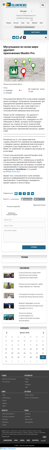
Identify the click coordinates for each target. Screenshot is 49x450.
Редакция (5, 436)
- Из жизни (5, 419)
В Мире (3, 392)
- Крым (26, 381)
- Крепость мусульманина (9, 379)
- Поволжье (27, 384)
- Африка (4, 403)
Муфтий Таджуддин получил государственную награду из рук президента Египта (31, 305)
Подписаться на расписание (24, 27)
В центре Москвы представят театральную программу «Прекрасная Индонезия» (30, 275)
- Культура (27, 413)
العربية (43, 440)
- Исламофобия (28, 422)
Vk (37, 199)
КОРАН (16, 440)
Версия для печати (39, 205)
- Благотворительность (8, 413)
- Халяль (4, 424)
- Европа (4, 400)
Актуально (27, 392)
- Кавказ (26, 379)
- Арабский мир (6, 397)
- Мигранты (5, 422)
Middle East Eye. (13, 171)
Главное (4, 376)
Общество (4, 410)
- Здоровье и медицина (8, 416)
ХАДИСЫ (22, 440)
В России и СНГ (28, 376)
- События (27, 416)
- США (3, 406)
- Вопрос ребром (29, 395)
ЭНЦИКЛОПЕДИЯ (7, 440)
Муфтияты (35, 440)
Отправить (34, 247)
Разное (26, 410)
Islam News (28, 199)
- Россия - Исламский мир (31, 397)
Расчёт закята (35, 32)
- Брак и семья (28, 419)
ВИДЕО (28, 440)
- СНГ (26, 387)
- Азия (3, 395)
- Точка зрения (6, 381)
